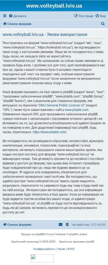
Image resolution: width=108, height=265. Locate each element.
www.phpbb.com (76, 110)
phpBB (40, 234)
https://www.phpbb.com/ (49, 132)
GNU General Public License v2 (61, 105)
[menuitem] (17, 16)
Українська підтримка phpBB (76, 241)
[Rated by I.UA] (42, 258)
